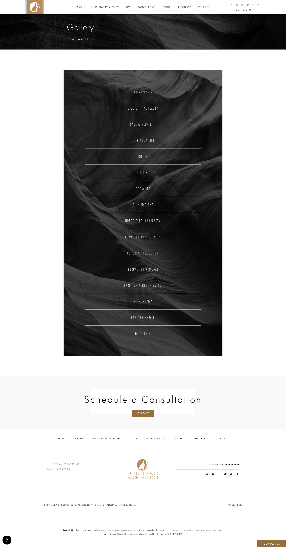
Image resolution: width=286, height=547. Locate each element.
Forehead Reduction (143, 253)
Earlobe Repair (143, 318)
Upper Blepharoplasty (143, 221)
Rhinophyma (143, 301)
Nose (128, 7)
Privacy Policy (235, 505)
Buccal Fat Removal (143, 269)
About (81, 7)
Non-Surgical (147, 7)
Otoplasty (143, 334)
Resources (185, 7)
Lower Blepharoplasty (143, 237)
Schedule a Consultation (143, 399)
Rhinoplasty (143, 92)
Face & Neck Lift (143, 124)
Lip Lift (143, 172)
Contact (203, 7)
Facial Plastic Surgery (105, 7)
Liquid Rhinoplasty (143, 108)
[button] (6, 540)
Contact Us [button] (272, 544)
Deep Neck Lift (143, 140)
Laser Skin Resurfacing (143, 285)
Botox (143, 156)
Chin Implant (143, 205)
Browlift (143, 189)
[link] (57, 475)
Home (71, 39)
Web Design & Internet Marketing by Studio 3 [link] (115, 505)
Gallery (167, 7)
